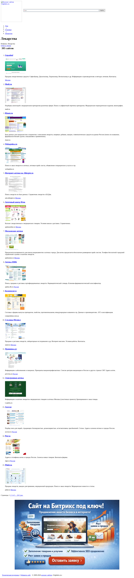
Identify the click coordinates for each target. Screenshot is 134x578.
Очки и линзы (6, 46)
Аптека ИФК (11, 262)
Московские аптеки (14, 231)
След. (21, 495)
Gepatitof (9, 55)
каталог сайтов (46, 575)
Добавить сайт (25, 575)
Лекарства (8, 33)
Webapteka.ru (11, 144)
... (16, 495)
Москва (7, 80)
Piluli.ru (8, 465)
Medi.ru (8, 84)
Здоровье (8, 30)
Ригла (7, 436)
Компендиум (11, 291)
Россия (16, 287)
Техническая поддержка (10, 575)
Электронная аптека (14, 378)
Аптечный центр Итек (15, 202)
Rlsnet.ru (9, 113)
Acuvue (8, 407)
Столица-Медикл (13, 320)
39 (18, 495)
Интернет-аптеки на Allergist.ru (19, 173)
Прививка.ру (11, 349)
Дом (6, 26)
